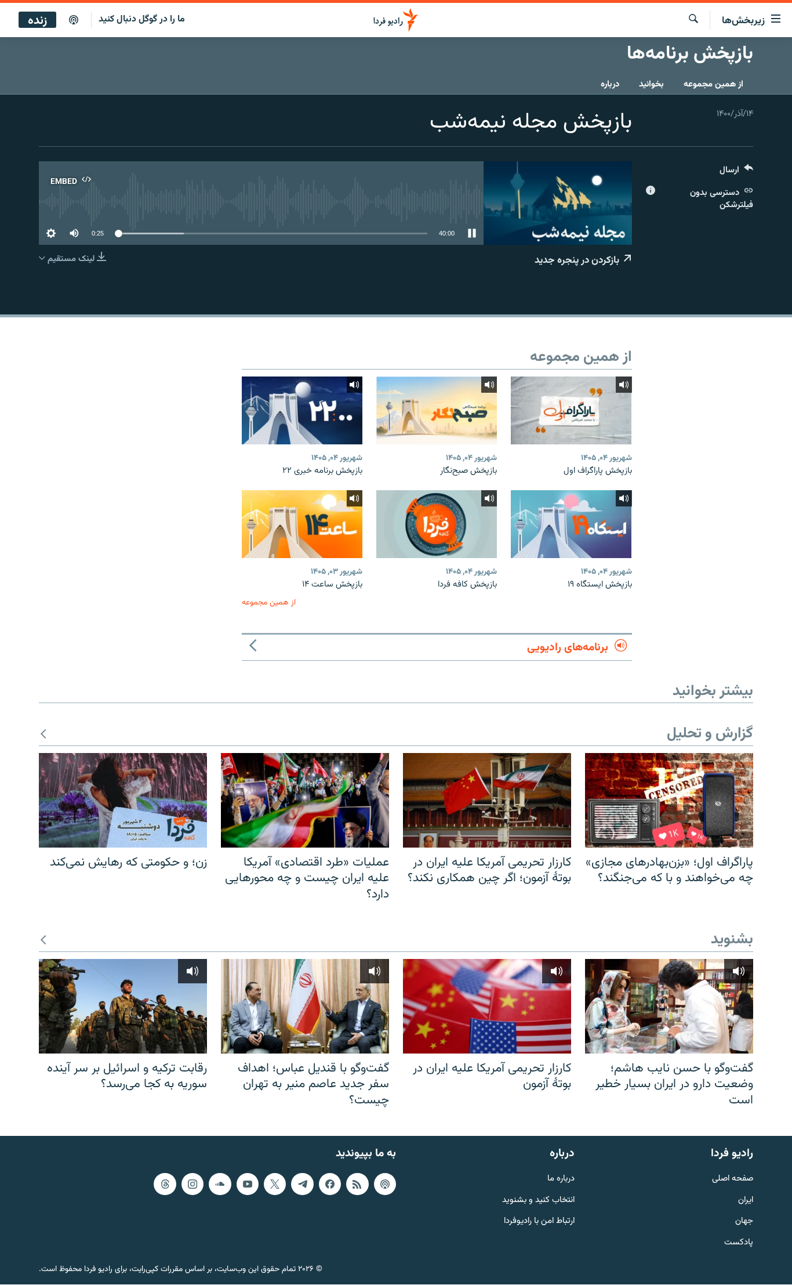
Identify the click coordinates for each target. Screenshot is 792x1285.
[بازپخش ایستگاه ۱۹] (571, 524)
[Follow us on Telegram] (302, 1184)
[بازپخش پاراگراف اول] (571, 410)
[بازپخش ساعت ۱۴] (302, 524)
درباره (610, 84)
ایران (745, 1200)
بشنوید (732, 940)
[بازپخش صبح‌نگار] (436, 410)
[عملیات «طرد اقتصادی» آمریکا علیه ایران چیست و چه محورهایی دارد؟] (305, 800)
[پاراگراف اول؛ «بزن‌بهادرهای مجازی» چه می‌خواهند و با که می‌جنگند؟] (669, 800)
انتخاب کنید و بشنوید (538, 1200)
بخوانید (651, 84)
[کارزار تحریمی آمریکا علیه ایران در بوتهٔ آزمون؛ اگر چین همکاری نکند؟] (487, 800)
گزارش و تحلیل (710, 734)
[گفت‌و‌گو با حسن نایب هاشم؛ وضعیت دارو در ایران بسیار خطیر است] (669, 1006)
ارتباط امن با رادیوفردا (539, 1222)
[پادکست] (73, 20)
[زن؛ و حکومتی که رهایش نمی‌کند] (123, 800)
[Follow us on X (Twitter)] (275, 1184)
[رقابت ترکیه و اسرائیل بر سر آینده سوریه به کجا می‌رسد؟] (123, 1006)
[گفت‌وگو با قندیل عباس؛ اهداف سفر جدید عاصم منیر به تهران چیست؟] (305, 1006)
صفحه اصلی (732, 1179)
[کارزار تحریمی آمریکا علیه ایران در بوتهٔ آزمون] (487, 1006)
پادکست (738, 1243)
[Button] (736, 172)
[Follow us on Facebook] (330, 1184)
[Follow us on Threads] (165, 1184)
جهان (744, 1222)
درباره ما (561, 1179)
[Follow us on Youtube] (248, 1184)
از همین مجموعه (713, 84)
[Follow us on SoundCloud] (220, 1184)
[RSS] (357, 1184)
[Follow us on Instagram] (192, 1184)
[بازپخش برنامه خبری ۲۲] (302, 410)
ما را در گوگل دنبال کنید (142, 19)
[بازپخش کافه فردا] (436, 524)
